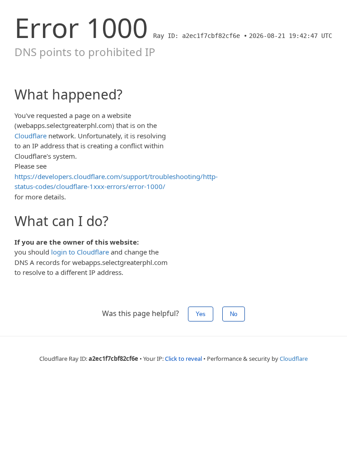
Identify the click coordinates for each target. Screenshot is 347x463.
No (233, 314)
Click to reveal (183, 358)
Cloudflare (30, 135)
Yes (201, 314)
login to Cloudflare (80, 251)
